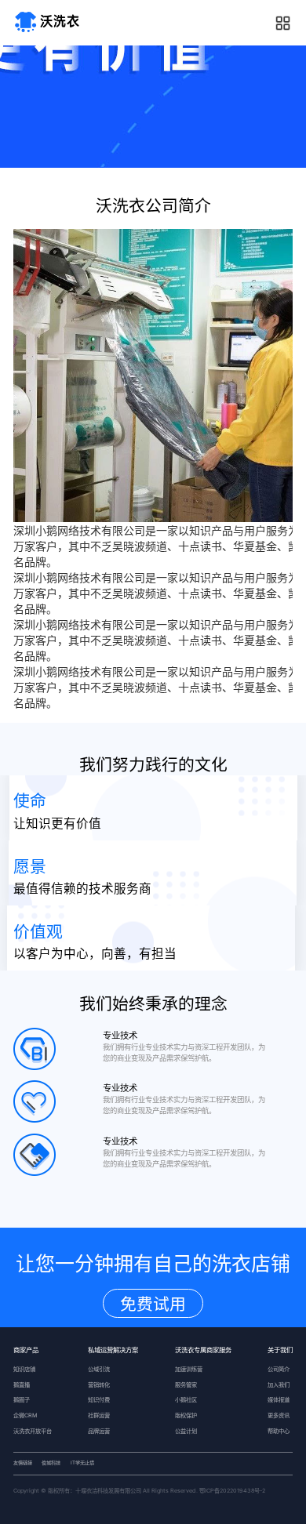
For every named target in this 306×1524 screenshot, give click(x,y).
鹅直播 (21, 1384)
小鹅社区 (186, 1399)
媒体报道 (279, 1399)
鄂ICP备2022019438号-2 (232, 1490)
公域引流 (99, 1369)
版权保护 (186, 1415)
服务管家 (186, 1384)
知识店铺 (24, 1369)
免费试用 (153, 1304)
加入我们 (279, 1384)
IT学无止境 (82, 1463)
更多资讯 (279, 1415)
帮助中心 (279, 1431)
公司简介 (279, 1369)
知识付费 (99, 1399)
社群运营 (99, 1415)
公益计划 (186, 1431)
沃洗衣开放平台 (32, 1431)
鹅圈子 (21, 1399)
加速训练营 (188, 1369)
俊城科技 (51, 1463)
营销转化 (99, 1384)
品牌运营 (99, 1431)
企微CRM (25, 1415)
